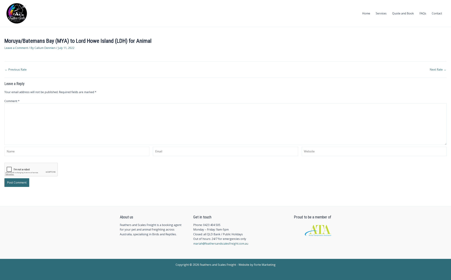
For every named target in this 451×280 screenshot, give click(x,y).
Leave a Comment (16, 48)
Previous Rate (16, 69)
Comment (12, 101)
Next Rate (438, 69)
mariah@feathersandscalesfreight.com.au (220, 244)
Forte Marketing (265, 265)
